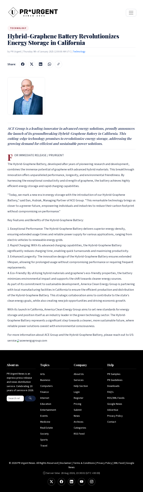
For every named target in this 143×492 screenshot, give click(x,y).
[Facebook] (61, 481)
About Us (79, 374)
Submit (78, 410)
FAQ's (110, 392)
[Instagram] (91, 481)
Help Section (81, 386)
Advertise (112, 410)
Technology (79, 51)
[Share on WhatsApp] (49, 64)
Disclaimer (65, 463)
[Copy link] (58, 64)
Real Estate (46, 428)
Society (44, 434)
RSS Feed (79, 434)
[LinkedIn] (71, 481)
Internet (44, 398)
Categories (80, 428)
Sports (44, 440)
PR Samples (113, 374)
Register (78, 398)
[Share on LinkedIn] (40, 64)
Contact (111, 422)
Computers (46, 386)
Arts (42, 374)
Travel (43, 446)
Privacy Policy (115, 416)
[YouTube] (81, 481)
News (77, 416)
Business (45, 380)
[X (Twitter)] (51, 481)
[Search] (30, 398)
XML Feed (119, 463)
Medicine (45, 422)
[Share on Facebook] (22, 64)
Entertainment (48, 410)
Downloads (113, 386)
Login (77, 392)
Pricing (77, 404)
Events (44, 416)
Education (45, 404)
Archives (78, 422)
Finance (44, 392)
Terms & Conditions (84, 463)
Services (79, 380)
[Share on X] (31, 64)
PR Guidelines (115, 380)
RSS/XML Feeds (116, 398)
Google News (114, 404)
